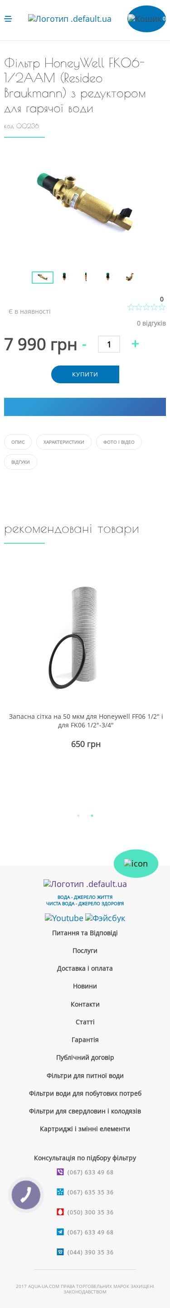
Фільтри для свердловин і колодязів (85, 1111)
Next (145, 270)
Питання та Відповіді (85, 932)
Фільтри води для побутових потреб (85, 1093)
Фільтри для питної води (85, 1075)
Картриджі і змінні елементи (85, 1128)
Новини (85, 986)
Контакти (85, 1004)
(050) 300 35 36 (91, 1212)
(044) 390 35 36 (91, 1252)
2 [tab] (92, 815)
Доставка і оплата (85, 968)
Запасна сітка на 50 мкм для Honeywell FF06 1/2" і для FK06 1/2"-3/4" (86, 720)
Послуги (85, 950)
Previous (24, 270)
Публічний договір (85, 1057)
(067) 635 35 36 (91, 1192)
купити (85, 374)
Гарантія (85, 1039)
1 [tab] (78, 815)
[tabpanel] (85, 679)
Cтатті (85, 1021)
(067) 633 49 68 (91, 1172)
